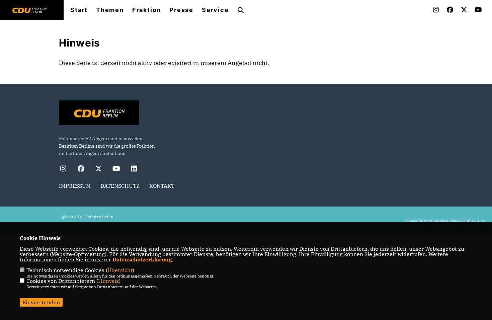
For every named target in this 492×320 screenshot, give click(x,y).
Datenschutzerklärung (142, 259)
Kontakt (161, 185)
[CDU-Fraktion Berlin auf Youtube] (116, 169)
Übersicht (120, 270)
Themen (110, 10)
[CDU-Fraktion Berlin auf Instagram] (63, 169)
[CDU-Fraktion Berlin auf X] (98, 169)
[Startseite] (99, 113)
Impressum (75, 185)
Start (79, 10)
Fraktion (146, 10)
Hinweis (108, 280)
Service (215, 10)
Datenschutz (120, 185)
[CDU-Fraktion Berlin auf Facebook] (81, 169)
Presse (181, 10)
